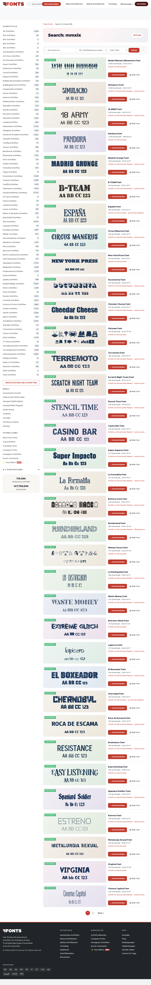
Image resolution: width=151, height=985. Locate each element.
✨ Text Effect (12, 462)
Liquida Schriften (11, 226)
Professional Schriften (13, 271)
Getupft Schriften (11, 139)
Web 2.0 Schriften (11, 362)
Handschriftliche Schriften (15, 193)
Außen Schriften (10, 164)
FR (27, 969)
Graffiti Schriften (10, 184)
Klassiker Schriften (11, 106)
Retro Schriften (10, 288)
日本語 (14, 974)
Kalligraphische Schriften (14, 85)
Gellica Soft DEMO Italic (14, 397)
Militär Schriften (10, 234)
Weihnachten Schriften (13, 101)
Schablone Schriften (12, 321)
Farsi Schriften (9, 159)
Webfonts (64, 950)
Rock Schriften (9, 292)
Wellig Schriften (10, 358)
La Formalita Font (117, 474)
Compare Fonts (10, 450)
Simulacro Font (116, 85)
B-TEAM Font (114, 182)
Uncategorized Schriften (14, 350)
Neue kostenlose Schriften (21, 382)
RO (21, 969)
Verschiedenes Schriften (14, 238)
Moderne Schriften (11, 242)
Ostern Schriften (10, 147)
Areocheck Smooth (12, 393)
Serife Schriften (10, 313)
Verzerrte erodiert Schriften (16, 134)
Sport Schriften (10, 317)
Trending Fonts (10, 446)
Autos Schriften (10, 93)
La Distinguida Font (118, 572)
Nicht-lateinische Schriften (15, 255)
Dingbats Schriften (11, 130)
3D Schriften (8, 31)
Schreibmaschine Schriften (15, 346)
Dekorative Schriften (12, 126)
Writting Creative (11, 422)
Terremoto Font (116, 353)
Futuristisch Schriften (13, 176)
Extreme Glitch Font (118, 620)
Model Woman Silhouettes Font (124, 60)
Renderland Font (117, 523)
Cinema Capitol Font (118, 888)
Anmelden (141, 4)
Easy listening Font (118, 767)
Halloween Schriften (12, 188)
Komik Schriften (10, 110)
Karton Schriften (10, 97)
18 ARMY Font (115, 109)
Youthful (7, 414)
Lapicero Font (115, 645)
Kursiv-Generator (11, 458)
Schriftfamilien (67, 953)
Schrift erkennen (98, 935)
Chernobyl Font (116, 694)
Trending (112, 4)
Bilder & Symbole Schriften (15, 213)
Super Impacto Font (118, 450)
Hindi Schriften (10, 201)
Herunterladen (118, 75)
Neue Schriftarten (74, 4)
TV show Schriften (11, 341)
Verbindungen (128, 946)
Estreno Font (114, 815)
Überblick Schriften (12, 263)
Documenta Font (116, 280)
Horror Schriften (10, 209)
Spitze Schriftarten (95, 4)
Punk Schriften (9, 275)
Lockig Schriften (10, 122)
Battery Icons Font (117, 499)
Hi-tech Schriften (11, 197)
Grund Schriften (10, 72)
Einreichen (65, 957)
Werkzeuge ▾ (126, 4)
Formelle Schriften (11, 168)
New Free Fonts (10, 437)
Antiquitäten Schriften (13, 52)
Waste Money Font (117, 596)
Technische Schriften (12, 329)
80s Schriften (9, 43)
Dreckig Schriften (11, 230)
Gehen (134, 50)
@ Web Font (134, 75)
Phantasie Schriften (12, 155)
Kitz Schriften (9, 221)
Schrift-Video (128, 950)
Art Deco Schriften (11, 56)
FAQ (124, 939)
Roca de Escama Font (119, 718)
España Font (114, 206)
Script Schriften (10, 308)
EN (5, 969)
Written (6, 426)
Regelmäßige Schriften (13, 284)
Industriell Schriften (12, 217)
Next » (101, 913)
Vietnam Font (115, 328)
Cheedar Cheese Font (119, 304)
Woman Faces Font (118, 547)
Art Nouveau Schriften (13, 60)
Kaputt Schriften (10, 77)
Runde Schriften (10, 296)
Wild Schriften (9, 370)
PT (37, 969)
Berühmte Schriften (12, 151)
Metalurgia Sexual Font (120, 840)
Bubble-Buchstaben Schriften (16, 81)
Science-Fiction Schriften (14, 304)
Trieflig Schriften (10, 143)
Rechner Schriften (11, 114)
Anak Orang (8, 409)
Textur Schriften (10, 333)
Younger (6, 418)
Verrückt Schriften (11, 118)
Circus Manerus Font (118, 231)
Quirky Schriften (10, 279)
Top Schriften (9, 442)
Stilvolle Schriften (11, 325)
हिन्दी (21, 974)
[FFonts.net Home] (13, 4)
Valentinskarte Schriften (14, 354)
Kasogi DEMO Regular (13, 405)
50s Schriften (9, 35)
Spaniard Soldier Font (119, 791)
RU (48, 969)
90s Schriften (9, 48)
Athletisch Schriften (12, 68)
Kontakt (126, 935)
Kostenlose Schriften (69, 935)
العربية (6, 974)
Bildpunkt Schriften (12, 267)
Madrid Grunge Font (118, 158)
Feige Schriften (10, 172)
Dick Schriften (9, 337)
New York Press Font (118, 255)
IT (32, 969)
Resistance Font (116, 742)
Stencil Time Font (117, 401)
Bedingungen (128, 942)
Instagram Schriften (12, 454)
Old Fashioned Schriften (14, 259)
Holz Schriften (9, 375)
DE (10, 969)
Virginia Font (114, 864)
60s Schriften (9, 39)
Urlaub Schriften (10, 205)
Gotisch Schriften (11, 180)
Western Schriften (11, 366)
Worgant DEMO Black (13, 401)
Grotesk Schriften (11, 300)
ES (16, 969)
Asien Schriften (10, 64)
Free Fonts (48, 24)
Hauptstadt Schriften (13, 89)
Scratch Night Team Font (121, 377)
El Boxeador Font (117, 669)
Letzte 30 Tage (129, 953)
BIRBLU (6, 389)
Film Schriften (9, 246)
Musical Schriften (11, 250)
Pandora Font (115, 133)
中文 (42, 969)
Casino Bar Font (116, 426)
